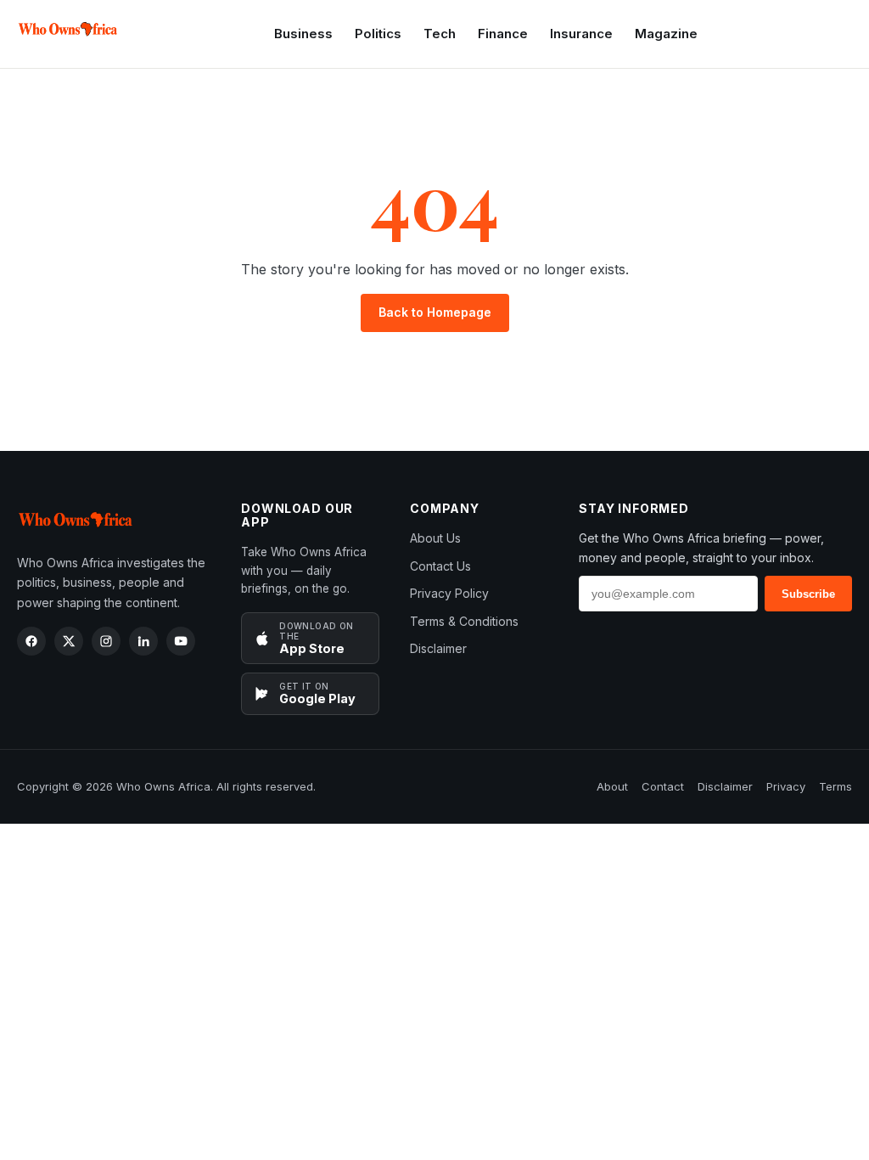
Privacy (785, 786)
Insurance (581, 33)
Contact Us (440, 566)
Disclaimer (438, 648)
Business (303, 33)
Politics (378, 33)
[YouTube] (180, 641)
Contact (663, 786)
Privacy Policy (449, 593)
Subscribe (808, 594)
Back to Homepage (434, 312)
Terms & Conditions (464, 621)
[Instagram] (106, 641)
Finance (503, 33)
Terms (835, 786)
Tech (439, 33)
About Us (435, 538)
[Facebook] (31, 641)
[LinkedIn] (143, 641)
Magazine (666, 33)
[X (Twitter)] (68, 641)
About (612, 786)
